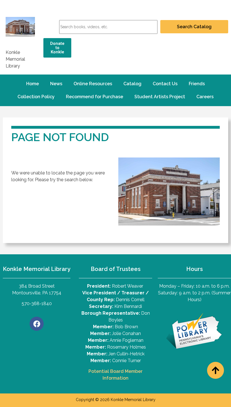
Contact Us (165, 83)
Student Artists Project (159, 96)
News (56, 83)
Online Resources (93, 83)
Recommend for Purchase (94, 96)
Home (32, 83)
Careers (205, 96)
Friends (197, 83)
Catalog (132, 83)
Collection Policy (36, 96)
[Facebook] (37, 324)
